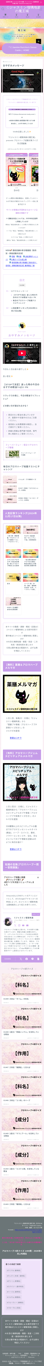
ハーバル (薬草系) (14, 1292)
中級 (19, 256)
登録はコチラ (16, 738)
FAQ (19, 1353)
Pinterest (31, 1357)
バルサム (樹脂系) (14, 1297)
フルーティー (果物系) (15, 1302)
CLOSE (22, 285)
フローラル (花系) (14, 1308)
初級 (13, 256)
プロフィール (35, 1355)
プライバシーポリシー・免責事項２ (16, 1355)
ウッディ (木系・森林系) (16, 1276)
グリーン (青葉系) (14, 1281)
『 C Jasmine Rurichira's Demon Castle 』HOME (22, 48)
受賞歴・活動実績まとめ (32, 1353)
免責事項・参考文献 (9, 1353)
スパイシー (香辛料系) (16, 1286)
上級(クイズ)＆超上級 (19, 259)
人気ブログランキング (18, 1357)
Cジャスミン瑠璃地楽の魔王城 (22, 9)
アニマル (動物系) (14, 1270)
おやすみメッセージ (19, 291)
